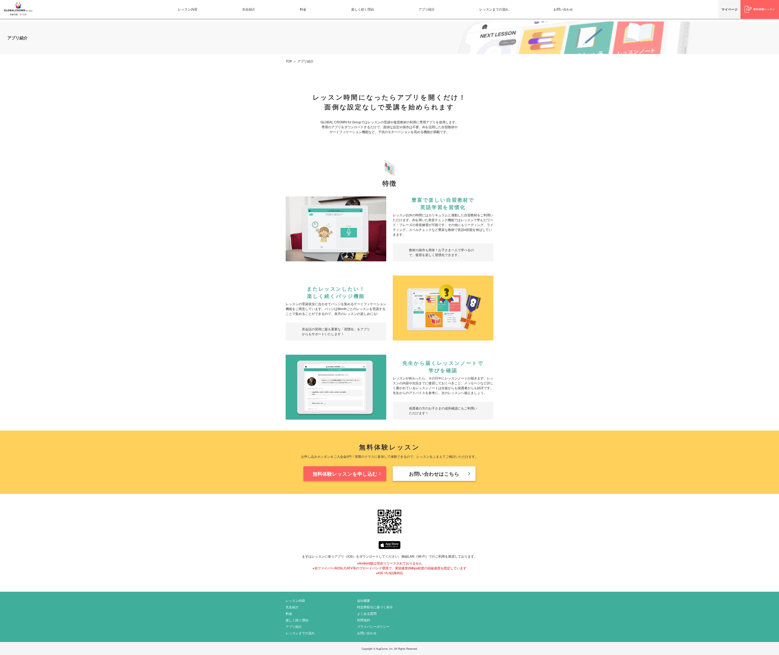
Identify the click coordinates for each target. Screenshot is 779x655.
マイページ (729, 9)
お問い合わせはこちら (434, 473)
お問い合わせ (563, 9)
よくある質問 (367, 613)
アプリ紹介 (427, 9)
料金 (303, 9)
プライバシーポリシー (373, 626)
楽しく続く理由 (362, 9)
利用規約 (363, 620)
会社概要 (363, 600)
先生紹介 (248, 9)
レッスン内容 (187, 9)
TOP (289, 61)
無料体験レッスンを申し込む (345, 473)
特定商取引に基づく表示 (375, 607)
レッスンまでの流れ (494, 9)
